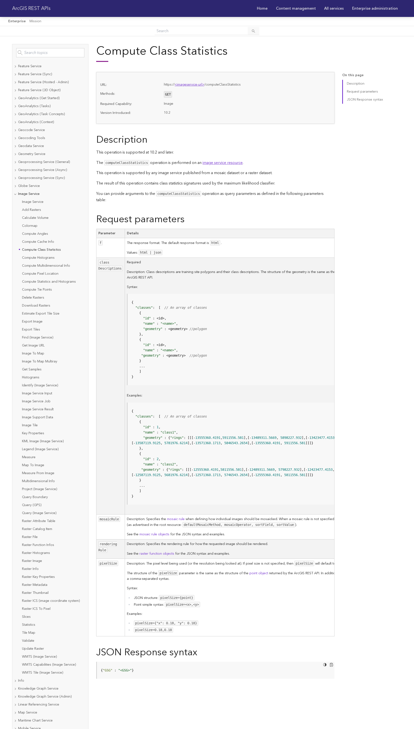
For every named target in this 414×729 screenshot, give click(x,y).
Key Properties (33, 433)
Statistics (28, 625)
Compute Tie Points (37, 290)
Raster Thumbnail (35, 593)
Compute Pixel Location (40, 274)
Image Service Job (36, 401)
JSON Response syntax (365, 100)
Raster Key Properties (38, 577)
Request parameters (362, 92)
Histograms (30, 377)
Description (355, 84)
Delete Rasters (33, 298)
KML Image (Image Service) (43, 441)
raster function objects (156, 554)
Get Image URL (33, 345)
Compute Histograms (38, 258)
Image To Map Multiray (39, 361)
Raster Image (32, 561)
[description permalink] (151, 139)
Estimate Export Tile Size (40, 314)
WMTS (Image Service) (39, 657)
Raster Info (30, 569)
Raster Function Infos (38, 545)
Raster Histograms (36, 553)
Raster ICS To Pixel (36, 609)
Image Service (33, 202)
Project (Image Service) (39, 489)
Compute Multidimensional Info (46, 266)
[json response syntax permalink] (201, 652)
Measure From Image (38, 473)
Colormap (29, 226)
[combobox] (50, 52)
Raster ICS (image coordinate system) (51, 601)
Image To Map (33, 353)
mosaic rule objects (154, 534)
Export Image (32, 321)
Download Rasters (36, 306)
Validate (28, 641)
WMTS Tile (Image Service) (42, 673)
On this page (352, 75)
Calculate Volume (35, 218)
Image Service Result (38, 409)
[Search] (253, 31)
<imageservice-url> (189, 85)
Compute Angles (35, 234)
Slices (26, 617)
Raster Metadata (34, 585)
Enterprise (17, 21)
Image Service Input (37, 393)
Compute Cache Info (38, 242)
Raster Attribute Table (38, 521)
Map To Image (33, 465)
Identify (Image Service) (40, 385)
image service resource (223, 162)
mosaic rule (176, 519)
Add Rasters (31, 210)
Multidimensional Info (38, 481)
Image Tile (30, 425)
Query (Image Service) (39, 513)
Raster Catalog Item (37, 529)
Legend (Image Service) (40, 449)
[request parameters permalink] (188, 219)
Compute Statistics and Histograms (49, 282)
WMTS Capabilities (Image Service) (49, 665)
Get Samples (32, 369)
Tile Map (28, 633)
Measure (29, 457)
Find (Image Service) (37, 337)
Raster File (30, 537)
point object (258, 573)
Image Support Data (37, 417)
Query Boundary (35, 497)
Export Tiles (31, 329)
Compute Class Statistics (41, 250)
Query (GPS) (31, 505)
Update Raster (33, 649)
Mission (35, 21)
